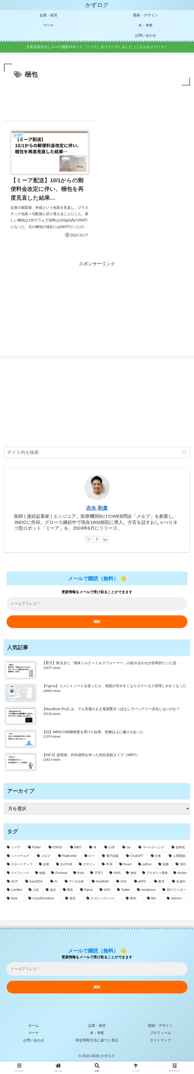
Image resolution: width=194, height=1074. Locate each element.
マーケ (33, 1033)
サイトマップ (160, 1040)
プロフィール (160, 1033)
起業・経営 (97, 1025)
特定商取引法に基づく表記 (97, 1040)
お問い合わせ (33, 1040)
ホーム (33, 1025)
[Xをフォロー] (88, 539)
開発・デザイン (160, 1025)
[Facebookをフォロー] (97, 539)
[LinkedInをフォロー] (105, 539)
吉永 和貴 (97, 508)
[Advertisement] (97, 100)
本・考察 (97, 1033)
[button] (184, 452)
